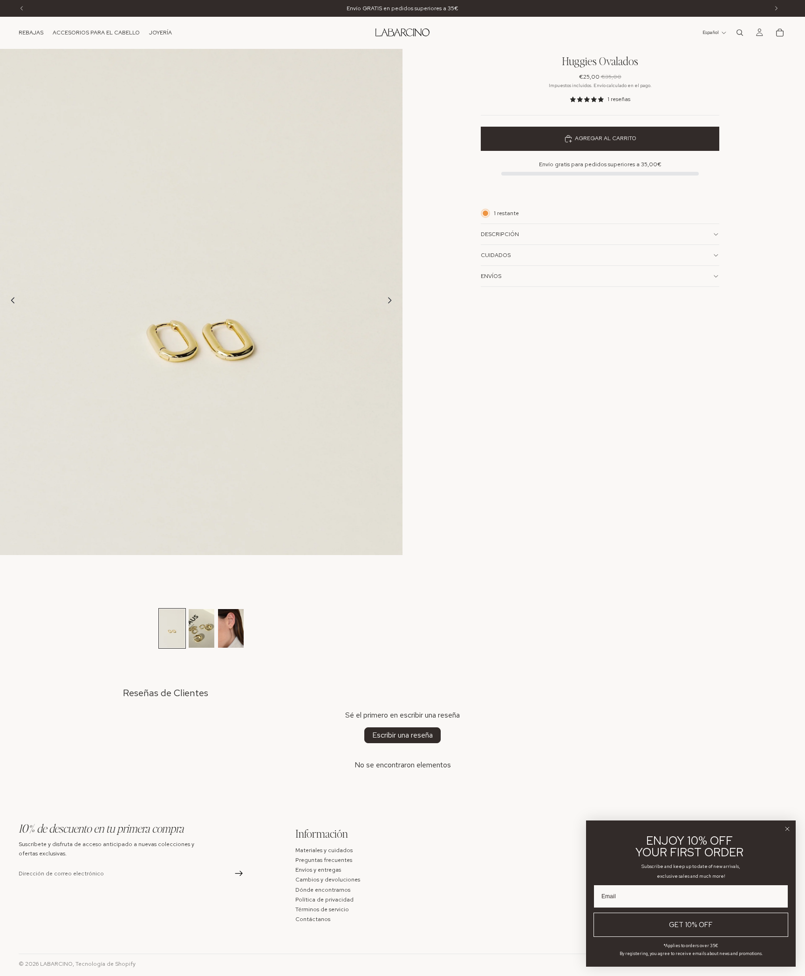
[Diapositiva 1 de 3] (172, 628)
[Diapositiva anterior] (10, 302)
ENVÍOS (491, 276)
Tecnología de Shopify (105, 964)
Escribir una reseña (402, 735)
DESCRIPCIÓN (500, 234)
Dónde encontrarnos (322, 889)
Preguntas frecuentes (323, 860)
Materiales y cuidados (324, 850)
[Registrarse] (239, 873)
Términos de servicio (322, 909)
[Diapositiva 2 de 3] (201, 628)
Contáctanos (312, 919)
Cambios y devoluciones (327, 879)
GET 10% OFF (691, 924)
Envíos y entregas (318, 870)
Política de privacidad (324, 899)
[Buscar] (740, 32)
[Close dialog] (787, 829)
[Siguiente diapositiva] (392, 302)
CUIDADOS (496, 255)
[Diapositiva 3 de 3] (231, 628)
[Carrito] (780, 32)
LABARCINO (56, 964)
